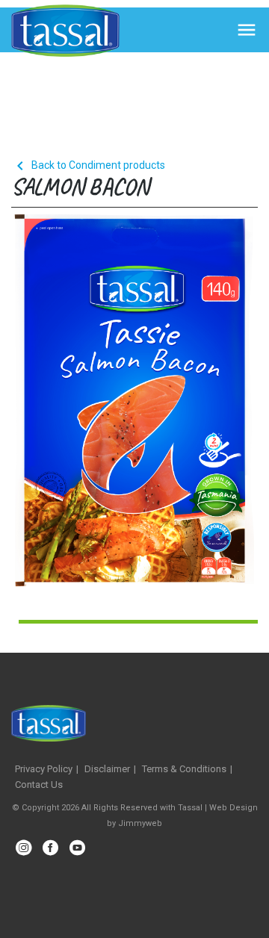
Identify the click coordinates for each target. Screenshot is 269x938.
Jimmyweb (140, 823)
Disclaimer (107, 768)
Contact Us (39, 784)
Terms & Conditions (184, 768)
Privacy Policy (43, 768)
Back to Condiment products (88, 165)
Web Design (233, 808)
